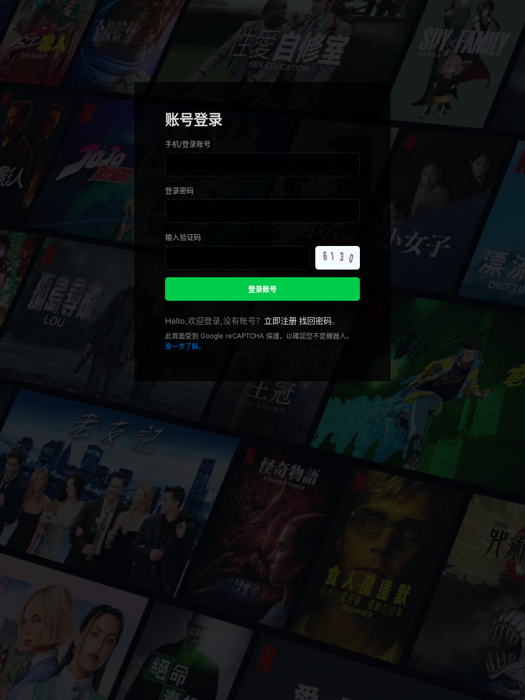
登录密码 (179, 190)
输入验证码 (183, 237)
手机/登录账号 (188, 143)
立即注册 (280, 321)
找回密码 (315, 321)
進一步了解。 (185, 346)
